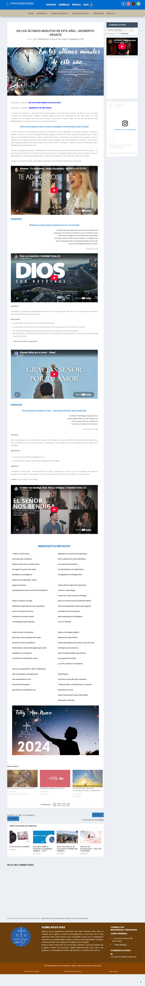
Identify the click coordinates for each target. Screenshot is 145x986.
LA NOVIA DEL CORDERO (20, 847)
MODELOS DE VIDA (80, 14)
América (64, 4)
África (76, 4)
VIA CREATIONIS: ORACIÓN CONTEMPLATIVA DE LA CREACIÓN (86, 789)
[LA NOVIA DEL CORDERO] (20, 837)
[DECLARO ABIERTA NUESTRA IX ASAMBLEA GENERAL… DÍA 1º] (43, 837)
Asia (86, 4)
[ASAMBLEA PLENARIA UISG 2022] (55, 778)
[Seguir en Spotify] (138, 4)
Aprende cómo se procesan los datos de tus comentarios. (65, 918)
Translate (124, 33)
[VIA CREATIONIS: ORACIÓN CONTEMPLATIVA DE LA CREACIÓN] (87, 778)
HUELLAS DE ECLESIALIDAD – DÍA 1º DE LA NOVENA (90, 849)
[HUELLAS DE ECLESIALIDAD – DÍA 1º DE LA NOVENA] (91, 837)
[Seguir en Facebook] (123, 4)
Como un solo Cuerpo (58, 39)
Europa (51, 4)
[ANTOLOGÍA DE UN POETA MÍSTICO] (22, 778)
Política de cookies (31, 971)
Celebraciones (43, 39)
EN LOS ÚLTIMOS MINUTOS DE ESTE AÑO (44, 103)
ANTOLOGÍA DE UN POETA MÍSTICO (21, 788)
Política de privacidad (72, 971)
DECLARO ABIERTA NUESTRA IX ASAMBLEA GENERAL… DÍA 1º (42, 849)
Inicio (31, 14)
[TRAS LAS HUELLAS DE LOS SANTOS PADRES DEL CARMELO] (67, 837)
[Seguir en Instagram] (128, 4)
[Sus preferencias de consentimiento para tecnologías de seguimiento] (141, 982)
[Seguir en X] (133, 4)
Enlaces (110, 14)
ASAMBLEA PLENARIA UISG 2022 (52, 788)
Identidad (41, 14)
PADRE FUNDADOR (59, 14)
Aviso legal (113, 971)
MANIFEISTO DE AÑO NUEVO (40, 108)
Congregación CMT (76, 39)
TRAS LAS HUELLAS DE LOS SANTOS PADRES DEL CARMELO (67, 849)
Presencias (98, 14)
